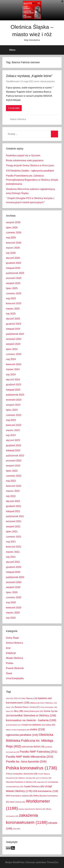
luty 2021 (11, 557)
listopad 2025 (13, 268)
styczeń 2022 (13, 501)
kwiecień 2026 (13, 242)
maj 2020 (11, 602)
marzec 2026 (13, 247)
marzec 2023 (13, 430)
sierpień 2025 (13, 283)
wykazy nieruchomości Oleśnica (31, 809)
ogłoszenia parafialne (22, 734)
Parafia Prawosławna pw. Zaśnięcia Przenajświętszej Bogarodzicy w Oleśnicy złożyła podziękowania (32, 179)
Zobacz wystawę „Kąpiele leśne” (29, 76)
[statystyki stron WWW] (10, 849)
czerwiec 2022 (13, 476)
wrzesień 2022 (13, 460)
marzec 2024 (13, 369)
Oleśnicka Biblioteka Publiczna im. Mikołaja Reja (29, 740)
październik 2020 (15, 577)
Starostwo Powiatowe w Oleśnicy (21, 782)
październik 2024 (15, 334)
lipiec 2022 (12, 471)
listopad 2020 (13, 572)
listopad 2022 (13, 450)
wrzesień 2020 (13, 582)
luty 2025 (11, 313)
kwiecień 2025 (13, 303)
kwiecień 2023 (13, 425)
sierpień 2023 (13, 405)
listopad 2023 (13, 389)
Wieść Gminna (17, 802)
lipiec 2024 (12, 349)
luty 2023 (11, 435)
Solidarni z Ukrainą (26, 778)
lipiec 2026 (12, 227)
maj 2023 (11, 420)
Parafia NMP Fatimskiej (38, 751)
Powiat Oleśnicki (15, 668)
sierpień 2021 (13, 526)
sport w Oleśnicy (43, 778)
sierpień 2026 (13, 222)
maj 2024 (11, 359)
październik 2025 (15, 273)
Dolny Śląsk (12, 638)
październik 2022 (15, 455)
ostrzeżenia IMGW (33, 746)
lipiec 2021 (12, 531)
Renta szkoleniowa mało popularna (24, 160)
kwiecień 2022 (13, 486)
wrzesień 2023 (13, 399)
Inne (8, 648)
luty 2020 (11, 618)
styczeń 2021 (13, 562)
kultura (50, 725)
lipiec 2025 (12, 288)
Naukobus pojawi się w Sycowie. (23, 155)
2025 (17, 698)
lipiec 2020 (12, 592)
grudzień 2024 (13, 324)
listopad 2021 (13, 511)
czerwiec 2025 (13, 293)
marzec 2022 (13, 491)
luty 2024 (11, 374)
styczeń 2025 (13, 318)
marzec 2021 (13, 552)
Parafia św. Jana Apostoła (26, 761)
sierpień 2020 (13, 587)
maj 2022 (11, 481)
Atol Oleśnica (30, 698)
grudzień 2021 (13, 506)
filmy (18, 711)
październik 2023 (15, 394)
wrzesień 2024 (13, 339)
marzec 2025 (13, 308)
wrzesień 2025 (13, 278)
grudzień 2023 (13, 384)
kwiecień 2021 (13, 546)
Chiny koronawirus (48, 707)
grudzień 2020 (13, 567)
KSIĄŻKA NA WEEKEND (33, 725)
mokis (37, 729)
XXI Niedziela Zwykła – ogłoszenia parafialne (30, 170)
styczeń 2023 (13, 440)
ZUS (16, 829)
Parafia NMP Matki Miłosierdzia (29, 756)
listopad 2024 (13, 329)
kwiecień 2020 (13, 607)
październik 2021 (15, 516)
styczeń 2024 (13, 379)
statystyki (42, 782)
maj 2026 (11, 237)
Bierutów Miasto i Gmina (27, 707)
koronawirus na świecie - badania (31, 720)
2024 (9, 698)
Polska (9, 663)
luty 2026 (11, 253)
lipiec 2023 (12, 410)
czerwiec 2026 (13, 232)
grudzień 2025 (13, 263)
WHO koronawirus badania (19, 796)
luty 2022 (11, 496)
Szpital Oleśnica (34, 786)
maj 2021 (11, 541)
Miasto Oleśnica (18, 119)
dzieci (10, 711)
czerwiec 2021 (13, 536)
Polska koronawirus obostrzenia (21, 774)
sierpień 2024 (13, 344)
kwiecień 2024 (13, 364)
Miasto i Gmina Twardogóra (17, 730)
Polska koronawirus (31, 767)
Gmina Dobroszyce (33, 711)
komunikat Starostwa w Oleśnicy (33, 715)
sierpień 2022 (13, 465)
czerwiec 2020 (13, 597)
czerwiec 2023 (13, 415)
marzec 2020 (13, 612)
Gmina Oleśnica (14, 643)
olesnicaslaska (47, 81)
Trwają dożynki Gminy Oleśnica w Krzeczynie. (30, 165)
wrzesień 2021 (13, 521)
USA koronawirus (45, 791)
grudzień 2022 (13, 445)
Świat (9, 673)
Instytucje (11, 653)
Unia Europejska (15, 678)
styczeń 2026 (13, 258)
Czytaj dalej (13, 108)
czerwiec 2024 (13, 354)
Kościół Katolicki (13, 725)
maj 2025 (11, 298)
